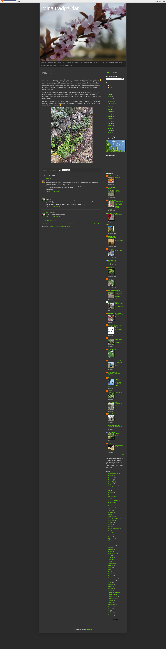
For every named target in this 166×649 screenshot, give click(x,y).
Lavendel (110, 559)
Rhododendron (112, 578)
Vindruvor (110, 606)
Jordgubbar (111, 532)
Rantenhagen (112, 414)
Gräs (109, 514)
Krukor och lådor (112, 553)
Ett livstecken (113, 103)
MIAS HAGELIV (112, 372)
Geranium (110, 512)
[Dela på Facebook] (68, 170)
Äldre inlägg (97, 223)
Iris (109, 530)
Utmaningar (111, 602)
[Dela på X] (66, 170)
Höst (109, 526)
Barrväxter (111, 477)
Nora (111, 85)
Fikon (109, 498)
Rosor (109, 582)
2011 (109, 128)
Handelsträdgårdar (113, 518)
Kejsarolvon (111, 539)
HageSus (110, 249)
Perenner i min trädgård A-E (56, 62)
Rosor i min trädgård (66, 65)
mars (111, 99)
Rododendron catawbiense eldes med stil (118, 341)
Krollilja (110, 551)
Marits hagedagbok (114, 176)
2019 (109, 109)
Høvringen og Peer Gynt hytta (118, 364)
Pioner (109, 567)
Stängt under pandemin (114, 428)
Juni (116, 269)
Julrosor (110, 534)
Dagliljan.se (111, 224)
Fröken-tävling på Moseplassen (112, 503)
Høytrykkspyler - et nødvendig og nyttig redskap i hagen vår (119, 295)
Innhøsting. (118, 177)
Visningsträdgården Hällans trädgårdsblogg (115, 426)
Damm (110, 494)
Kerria (109, 541)
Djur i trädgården (112, 496)
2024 (109, 94)
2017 (109, 114)
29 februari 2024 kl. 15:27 (53, 206)
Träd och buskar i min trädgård (49, 65)
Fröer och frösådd (113, 500)
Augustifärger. (118, 214)
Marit (47, 178)
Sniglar (110, 586)
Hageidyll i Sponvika (114, 402)
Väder (113, 619)
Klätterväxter (111, 545)
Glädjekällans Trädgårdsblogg (113, 188)
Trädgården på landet (114, 592)
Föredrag (110, 510)
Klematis (110, 543)
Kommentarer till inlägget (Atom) (61, 226)
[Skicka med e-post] (63, 170)
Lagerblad (110, 557)
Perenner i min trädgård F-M (74, 62)
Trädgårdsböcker (112, 596)
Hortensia (110, 522)
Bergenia (110, 480)
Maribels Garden (113, 213)
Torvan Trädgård (113, 302)
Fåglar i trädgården (113, 508)
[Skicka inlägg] (59, 170)
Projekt (110, 571)
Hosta (109, 524)
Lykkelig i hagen (113, 443)
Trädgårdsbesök (112, 594)
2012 (109, 125)
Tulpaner (110, 600)
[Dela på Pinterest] (69, 170)
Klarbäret (111, 279)
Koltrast (110, 547)
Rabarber (110, 573)
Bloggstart (110, 484)
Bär (109, 490)
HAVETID (110, 391)
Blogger (89, 629)
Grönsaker (111, 516)
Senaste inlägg (47, 223)
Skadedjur (110, 584)
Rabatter (110, 576)
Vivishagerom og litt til (114, 360)
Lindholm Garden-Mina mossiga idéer (115, 325)
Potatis (110, 569)
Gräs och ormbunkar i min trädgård (112, 62)
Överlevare (111, 615)
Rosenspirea (111, 580)
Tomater (110, 590)
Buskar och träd (112, 488)
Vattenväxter (111, 604)
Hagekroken (111, 338)
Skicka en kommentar (50, 220)
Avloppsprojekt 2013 (113, 473)
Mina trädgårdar (60, 8)
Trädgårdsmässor (113, 598)
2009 (109, 133)
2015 (109, 118)
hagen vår (49, 197)
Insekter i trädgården (113, 528)
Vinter (109, 608)
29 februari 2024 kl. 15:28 (53, 216)
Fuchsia (110, 506)
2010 (109, 130)
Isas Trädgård (112, 200)
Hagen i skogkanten (114, 290)
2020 (109, 107)
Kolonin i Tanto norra (114, 313)
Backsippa (111, 475)
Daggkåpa (111, 492)
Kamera (110, 536)
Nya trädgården (112, 563)
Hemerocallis (111, 520)
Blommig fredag (112, 486)
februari (112, 101)
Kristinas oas (112, 260)
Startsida (43, 62)
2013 (109, 123)
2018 (109, 111)
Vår (109, 611)
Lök (109, 561)
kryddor (110, 555)
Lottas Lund (111, 432)
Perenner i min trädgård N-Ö (92, 62)
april (111, 96)
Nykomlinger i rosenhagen (114, 373)
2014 (109, 121)
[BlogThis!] (64, 170)
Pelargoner (111, 565)
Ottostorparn (112, 349)
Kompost (110, 549)
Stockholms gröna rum (115, 378)
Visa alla (122, 454)
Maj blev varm (118, 350)
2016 (109, 116)
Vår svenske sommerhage (112, 236)
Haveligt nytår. (118, 392)
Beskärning (111, 482)
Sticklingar (111, 588)
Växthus (110, 613)
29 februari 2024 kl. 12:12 (53, 191)
